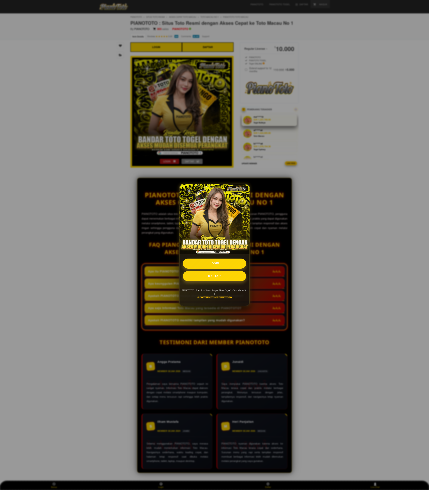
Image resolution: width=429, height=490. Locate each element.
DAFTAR (214, 276)
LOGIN (214, 263)
